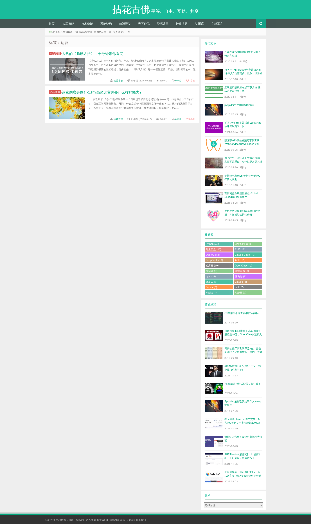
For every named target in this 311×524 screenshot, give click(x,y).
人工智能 (68, 23)
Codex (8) (211, 287)
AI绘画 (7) (240, 292)
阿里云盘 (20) (213, 249)
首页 (52, 23)
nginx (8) (211, 276)
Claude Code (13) (245, 254)
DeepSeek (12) (214, 260)
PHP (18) (240, 249)
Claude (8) (241, 281)
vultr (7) (239, 287)
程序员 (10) (212, 265)
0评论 (178, 80)
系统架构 (106, 23)
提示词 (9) (211, 271)
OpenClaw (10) (243, 265)
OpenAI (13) (213, 254)
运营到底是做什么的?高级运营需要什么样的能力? (101, 92)
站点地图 (91, 519)
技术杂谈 (87, 23)
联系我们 (141, 519)
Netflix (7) (211, 292)
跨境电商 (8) (242, 271)
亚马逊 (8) (240, 276)
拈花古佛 (118, 80)
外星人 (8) (211, 281)
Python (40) (212, 244)
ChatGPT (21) (243, 244)
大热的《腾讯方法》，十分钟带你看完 (92, 53)
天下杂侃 (144, 23)
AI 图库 (199, 23)
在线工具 (217, 23)
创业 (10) (240, 260)
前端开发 (125, 23)
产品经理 (55, 53)
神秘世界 (181, 23)
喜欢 (192, 80)
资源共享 (162, 23)
